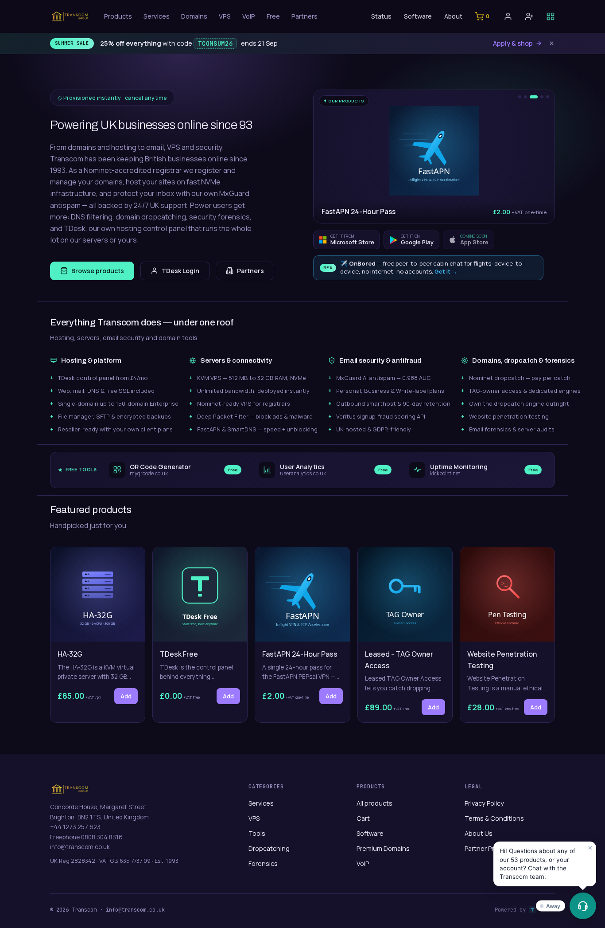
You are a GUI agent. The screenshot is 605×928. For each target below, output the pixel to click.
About (453, 16)
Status (381, 16)
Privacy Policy (484, 803)
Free (273, 16)
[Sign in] (508, 16)
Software (418, 16)
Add (126, 696)
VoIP (248, 16)
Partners (304, 16)
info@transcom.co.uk (80, 847)
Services (156, 16)
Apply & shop (513, 43)
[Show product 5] (547, 96)
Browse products (97, 270)
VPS (225, 16)
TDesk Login (180, 270)
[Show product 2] (525, 96)
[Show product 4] (541, 96)
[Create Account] (529, 16)
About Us (479, 833)
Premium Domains (383, 848)
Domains (194, 16)
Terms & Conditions (494, 818)
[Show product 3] (534, 96)
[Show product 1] (519, 96)
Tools (256, 833)
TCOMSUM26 (215, 43)
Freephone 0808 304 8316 (86, 837)
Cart (363, 818)
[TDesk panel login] (550, 16)
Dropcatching (269, 848)
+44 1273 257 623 (75, 827)
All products (374, 803)
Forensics (263, 863)
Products (118, 16)
